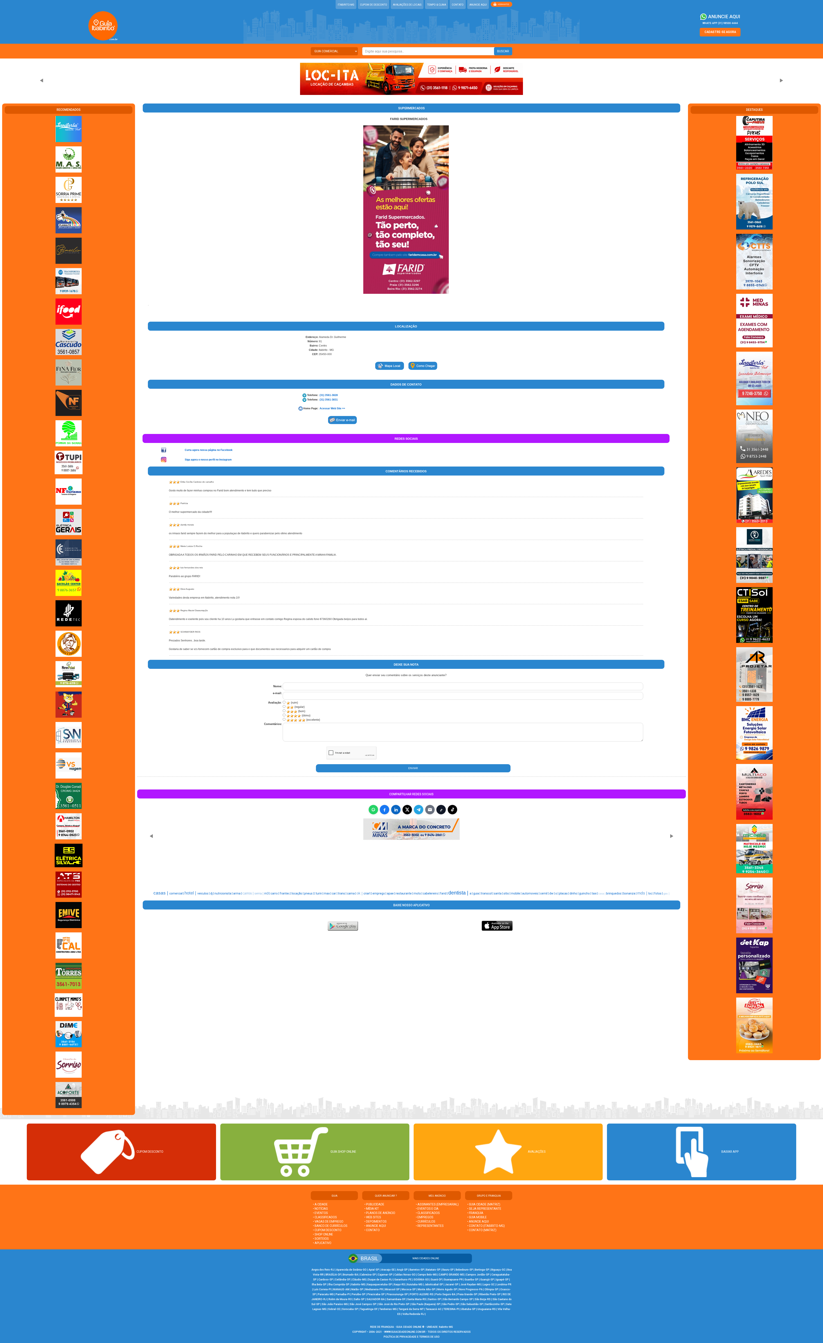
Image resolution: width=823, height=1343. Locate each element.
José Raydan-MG (470, 1284)
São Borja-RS (483, 1299)
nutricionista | (224, 893)
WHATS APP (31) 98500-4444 (720, 23)
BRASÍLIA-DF (333, 1274)
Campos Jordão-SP (478, 1274)
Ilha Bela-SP (319, 1284)
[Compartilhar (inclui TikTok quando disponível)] (452, 809)
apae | (391, 893)
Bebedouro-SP (464, 1269)
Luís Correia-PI (322, 1289)
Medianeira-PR (374, 1289)
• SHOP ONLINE (323, 1234)
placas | (564, 893)
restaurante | (405, 893)
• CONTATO (372, 1230)
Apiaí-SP (373, 1269)
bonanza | (630, 893)
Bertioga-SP (482, 1269)
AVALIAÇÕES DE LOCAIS (407, 4)
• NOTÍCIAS (320, 1208)
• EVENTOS (320, 1213)
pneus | (309, 893)
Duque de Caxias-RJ (380, 1279)
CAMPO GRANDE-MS (451, 1274)
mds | (642, 893)
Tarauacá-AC (434, 1309)
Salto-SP (359, 1299)
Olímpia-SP (491, 1289)
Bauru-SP (448, 1269)
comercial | (177, 893)
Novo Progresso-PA (471, 1289)
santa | (498, 893)
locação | (298, 893)
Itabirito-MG (358, 1284)
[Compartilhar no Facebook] (384, 809)
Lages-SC (489, 1284)
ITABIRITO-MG (346, 4)
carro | (275, 893)
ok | (360, 893)
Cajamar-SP (385, 1274)
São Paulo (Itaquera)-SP (425, 1304)
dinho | (574, 893)
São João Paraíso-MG (335, 1304)
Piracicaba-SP (376, 1294)
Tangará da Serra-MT (411, 1309)
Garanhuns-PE (403, 1279)
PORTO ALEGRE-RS (421, 1294)
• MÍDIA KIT (371, 1208)
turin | (320, 893)
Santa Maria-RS (416, 1299)
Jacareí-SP (451, 1284)
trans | (342, 893)
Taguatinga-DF (368, 1309)
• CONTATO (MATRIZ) (481, 1230)
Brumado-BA (350, 1274)
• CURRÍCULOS (425, 1221)
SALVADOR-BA (375, 1299)
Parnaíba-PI (343, 1294)
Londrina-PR (504, 1284)
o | (557, 893)
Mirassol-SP (392, 1289)
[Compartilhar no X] (407, 809)
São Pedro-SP (450, 1304)
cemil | (544, 893)
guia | (477, 893)
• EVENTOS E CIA (427, 1208)
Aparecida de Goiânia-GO (351, 1269)
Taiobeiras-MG (388, 1309)
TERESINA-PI (451, 1309)
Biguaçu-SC (498, 1269)
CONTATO (458, 4)
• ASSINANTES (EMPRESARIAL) (437, 1204)
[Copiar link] (441, 809)
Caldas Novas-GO (405, 1274)
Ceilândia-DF (342, 1279)
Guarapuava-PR (453, 1279)
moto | (418, 893)
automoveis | (531, 893)
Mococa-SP (409, 1289)
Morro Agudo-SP (447, 1289)
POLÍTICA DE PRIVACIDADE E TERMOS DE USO (412, 1336)
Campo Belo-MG (427, 1274)
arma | (237, 893)
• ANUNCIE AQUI (375, 1225)
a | (471, 893)
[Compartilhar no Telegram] (418, 809)
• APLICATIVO (322, 1243)
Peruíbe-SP (358, 1294)
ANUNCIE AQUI (478, 4)
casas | (161, 893)
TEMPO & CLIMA (436, 4)
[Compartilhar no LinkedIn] (396, 809)
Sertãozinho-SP (494, 1304)
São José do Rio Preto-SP (393, 1304)
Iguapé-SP (502, 1279)
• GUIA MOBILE (477, 1217)
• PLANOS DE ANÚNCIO (379, 1213)
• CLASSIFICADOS (325, 1217)
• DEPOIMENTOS (375, 1221)
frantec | (286, 893)
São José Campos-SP (363, 1304)
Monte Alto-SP (426, 1289)
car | (335, 893)
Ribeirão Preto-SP (490, 1294)
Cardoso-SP (325, 1279)
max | (328, 893)
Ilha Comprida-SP (338, 1284)
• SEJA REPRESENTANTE (484, 1208)
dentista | (459, 893)
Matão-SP (357, 1289)
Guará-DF (436, 1279)
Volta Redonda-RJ (413, 1314)
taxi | (595, 893)
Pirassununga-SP (397, 1294)
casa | (602, 893)
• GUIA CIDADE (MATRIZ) (483, 1204)
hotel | (191, 893)
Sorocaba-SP (350, 1309)
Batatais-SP (433, 1269)
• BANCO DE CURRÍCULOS (330, 1225)
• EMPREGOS (424, 1217)
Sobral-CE (334, 1309)
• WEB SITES (372, 1217)
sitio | (507, 893)
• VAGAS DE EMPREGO (328, 1221)
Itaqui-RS (399, 1284)
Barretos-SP (417, 1269)
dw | (552, 893)
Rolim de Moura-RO (340, 1299)
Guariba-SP (471, 1279)
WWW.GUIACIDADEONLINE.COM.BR (404, 1331)
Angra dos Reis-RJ (322, 1269)
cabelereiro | (431, 893)
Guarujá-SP (487, 1279)
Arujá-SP (402, 1269)
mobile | (516, 893)
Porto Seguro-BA (445, 1294)
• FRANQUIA (475, 1213)
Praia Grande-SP (467, 1294)
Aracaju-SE (388, 1269)
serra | (259, 893)
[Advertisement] (389, 863)
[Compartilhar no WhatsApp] (373, 809)
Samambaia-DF (396, 1299)
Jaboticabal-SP (433, 1284)
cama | (352, 893)
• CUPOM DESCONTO (327, 1230)
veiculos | (203, 893)
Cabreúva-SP (368, 1274)
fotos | (658, 893)
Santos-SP (434, 1299)
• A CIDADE (320, 1204)
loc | (651, 893)
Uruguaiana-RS (487, 1309)
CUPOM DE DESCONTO (373, 4)
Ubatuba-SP (468, 1309)
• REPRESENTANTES (430, 1225)
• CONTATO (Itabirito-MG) (486, 1225)
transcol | (487, 893)
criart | (367, 893)
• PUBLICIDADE (374, 1204)
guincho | (585, 893)
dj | (212, 893)
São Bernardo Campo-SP (458, 1299)
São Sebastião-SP (472, 1304)
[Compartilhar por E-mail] (430, 809)
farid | (444, 893)
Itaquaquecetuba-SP (379, 1284)
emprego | (379, 893)
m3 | (267, 893)
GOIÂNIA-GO (421, 1279)
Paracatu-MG (326, 1294)
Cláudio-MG (359, 1279)
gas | (666, 893)
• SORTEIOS (321, 1238)
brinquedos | (614, 893)
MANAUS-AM (341, 1289)
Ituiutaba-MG (414, 1284)
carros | (248, 893)
